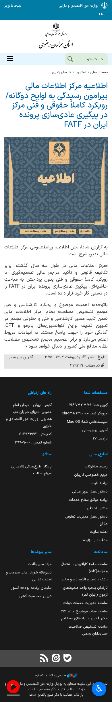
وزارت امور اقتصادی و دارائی (56, 36)
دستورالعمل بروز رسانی (90, 491)
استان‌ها (81, 72)
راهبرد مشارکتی (96, 466)
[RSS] (44, 658)
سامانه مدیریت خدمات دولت (85, 603)
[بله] (67, 658)
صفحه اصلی (99, 72)
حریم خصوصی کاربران (91, 475)
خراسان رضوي (61, 72)
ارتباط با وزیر (13, 5)
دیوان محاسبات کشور (35, 596)
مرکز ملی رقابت (40, 564)
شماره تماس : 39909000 (33, 442)
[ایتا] (56, 658)
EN (101, 14)
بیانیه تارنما (99, 483)
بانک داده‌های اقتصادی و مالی (85, 579)
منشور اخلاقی (97, 508)
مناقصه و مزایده (95, 540)
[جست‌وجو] (70, 59)
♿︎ (99, 688)
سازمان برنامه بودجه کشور (31, 587)
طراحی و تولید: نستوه (51, 675)
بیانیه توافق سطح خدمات (88, 500)
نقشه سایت (99, 532)
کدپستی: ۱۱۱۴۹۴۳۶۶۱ (35, 434)
